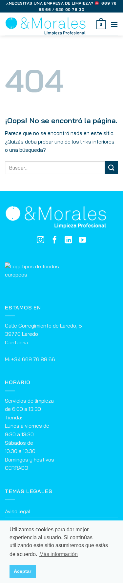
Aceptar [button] (22, 571)
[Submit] (111, 167)
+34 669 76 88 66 (33, 359)
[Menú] (114, 24)
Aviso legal (17, 511)
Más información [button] (58, 554)
